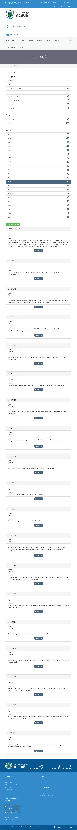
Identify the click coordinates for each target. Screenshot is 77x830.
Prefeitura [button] (14, 40)
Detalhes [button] (39, 250)
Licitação (42, 793)
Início (7, 40)
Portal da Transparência (63, 6)
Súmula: (10, 239)
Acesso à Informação (49, 2)
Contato (67, 768)
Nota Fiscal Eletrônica (46, 795)
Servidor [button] (48, 40)
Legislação (8, 787)
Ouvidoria (43, 784)
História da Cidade (10, 782)
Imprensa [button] (39, 40)
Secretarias (8, 789)
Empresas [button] (31, 40)
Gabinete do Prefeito (11, 784)
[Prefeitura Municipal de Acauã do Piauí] (38, 14)
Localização (54, 768)
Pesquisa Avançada (13, 224)
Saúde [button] (21, 47)
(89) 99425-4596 (36, 767)
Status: (10, 233)
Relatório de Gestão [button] (11, 47)
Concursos (43, 782)
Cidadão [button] (23, 40)
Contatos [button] (56, 40)
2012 (10, 73)
